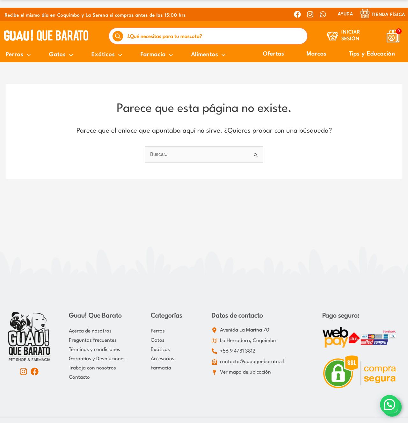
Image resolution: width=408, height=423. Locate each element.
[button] (389, 404)
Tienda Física (388, 14)
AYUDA (345, 14)
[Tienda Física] (365, 13)
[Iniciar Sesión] (332, 36)
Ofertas (273, 54)
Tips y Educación (372, 54)
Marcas (317, 54)
